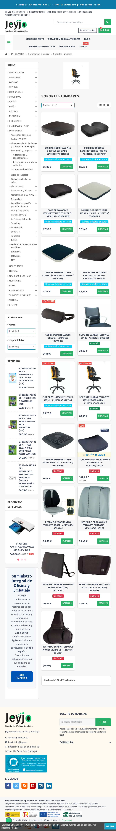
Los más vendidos (15, 12)
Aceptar (110, 826)
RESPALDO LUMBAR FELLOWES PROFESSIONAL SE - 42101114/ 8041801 (58, 650)
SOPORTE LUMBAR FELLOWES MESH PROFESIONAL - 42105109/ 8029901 (94, 400)
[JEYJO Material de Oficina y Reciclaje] (16, 26)
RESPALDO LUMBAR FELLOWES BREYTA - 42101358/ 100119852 (58, 587)
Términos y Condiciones (17, 15)
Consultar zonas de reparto (21, 694)
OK (104, 722)
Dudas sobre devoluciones (63, 12)
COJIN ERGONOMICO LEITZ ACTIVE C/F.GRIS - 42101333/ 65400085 (94, 213)
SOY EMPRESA (21, 676)
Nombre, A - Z (50, 105)
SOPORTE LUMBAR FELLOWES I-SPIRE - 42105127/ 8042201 (94, 336)
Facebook (8, 786)
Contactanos (86, 12)
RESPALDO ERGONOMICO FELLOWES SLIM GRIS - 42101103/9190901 (94, 525)
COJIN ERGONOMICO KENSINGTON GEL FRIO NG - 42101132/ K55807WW (94, 151)
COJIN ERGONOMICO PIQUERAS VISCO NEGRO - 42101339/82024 (94, 462)
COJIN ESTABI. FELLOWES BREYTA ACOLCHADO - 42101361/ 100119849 (94, 275)
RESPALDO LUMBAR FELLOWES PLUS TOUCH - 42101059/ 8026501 (94, 587)
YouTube (33, 786)
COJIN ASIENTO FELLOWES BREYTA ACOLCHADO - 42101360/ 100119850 (58, 151)
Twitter (16, 786)
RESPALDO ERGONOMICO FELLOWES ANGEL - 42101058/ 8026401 (58, 525)
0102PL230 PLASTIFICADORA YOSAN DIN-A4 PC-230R (22, 547)
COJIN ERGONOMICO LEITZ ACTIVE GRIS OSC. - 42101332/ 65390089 (58, 462)
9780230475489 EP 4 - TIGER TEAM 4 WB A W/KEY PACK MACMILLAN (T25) (27, 448)
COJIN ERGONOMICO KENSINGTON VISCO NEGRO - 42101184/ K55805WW (58, 213)
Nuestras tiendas (36, 12)
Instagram (41, 786)
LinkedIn (49, 786)
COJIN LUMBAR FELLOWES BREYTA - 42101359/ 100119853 (58, 338)
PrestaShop (67, 820)
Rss (24, 786)
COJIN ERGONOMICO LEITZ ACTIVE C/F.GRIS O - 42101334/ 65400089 (58, 275)
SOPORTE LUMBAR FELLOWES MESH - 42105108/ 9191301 (58, 399)
